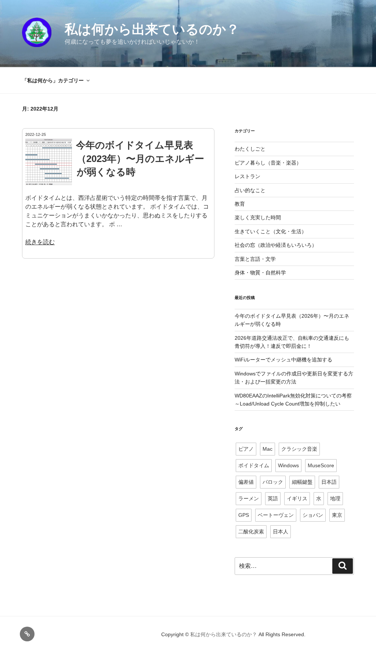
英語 (273, 498)
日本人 (280, 531)
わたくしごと (250, 149)
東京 (337, 515)
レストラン (247, 176)
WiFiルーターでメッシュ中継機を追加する (283, 360)
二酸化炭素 (251, 531)
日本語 (329, 482)
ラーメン (248, 498)
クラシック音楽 (299, 449)
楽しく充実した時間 (258, 217)
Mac (267, 449)
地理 (335, 498)
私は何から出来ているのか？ (152, 29)
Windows (288, 465)
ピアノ (246, 449)
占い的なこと (250, 190)
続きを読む (40, 242)
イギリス (297, 498)
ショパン (313, 515)
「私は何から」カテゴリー (53, 80)
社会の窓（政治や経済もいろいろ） (276, 245)
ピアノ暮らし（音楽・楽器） (268, 163)
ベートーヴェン (276, 515)
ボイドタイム (253, 465)
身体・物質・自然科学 (260, 272)
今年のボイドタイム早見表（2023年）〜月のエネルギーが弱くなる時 (140, 158)
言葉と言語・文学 (255, 259)
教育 (240, 204)
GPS (243, 515)
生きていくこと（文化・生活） (271, 231)
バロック (273, 482)
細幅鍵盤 (302, 482)
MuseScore (321, 465)
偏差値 (246, 482)
